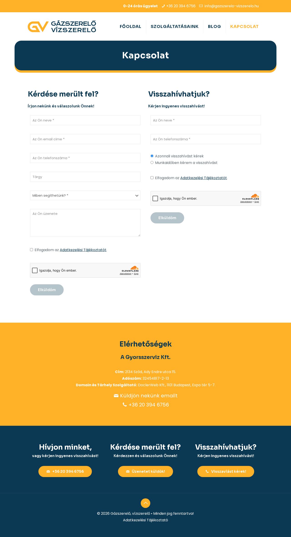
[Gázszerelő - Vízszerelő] (62, 26)
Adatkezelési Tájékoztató (145, 520)
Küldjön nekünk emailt (149, 395)
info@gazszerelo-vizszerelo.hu (232, 6)
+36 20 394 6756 (181, 6)
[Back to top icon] (145, 503)
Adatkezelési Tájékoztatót (83, 249)
